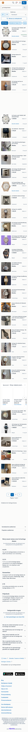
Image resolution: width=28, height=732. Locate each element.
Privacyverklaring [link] (6, 694)
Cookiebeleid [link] (4, 697)
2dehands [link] (8, 710)
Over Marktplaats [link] (5, 704)
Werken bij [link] (4, 707)
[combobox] (12, 7)
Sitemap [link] (9, 713)
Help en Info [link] (4, 689)
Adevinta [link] (3, 710)
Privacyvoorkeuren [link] (6, 700)
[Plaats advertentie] (24, 2)
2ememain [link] (4, 713)
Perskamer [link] (10, 707)
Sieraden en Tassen (14, 23)
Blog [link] (2, 680)
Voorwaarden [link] (4, 691)
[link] (3, 2)
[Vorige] (8, 494)
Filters (5, 23)
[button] (16, 2)
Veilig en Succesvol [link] (6, 686)
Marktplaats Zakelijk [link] (6, 683)
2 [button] (15, 494)
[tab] (3, 14)
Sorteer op (12, 12)
